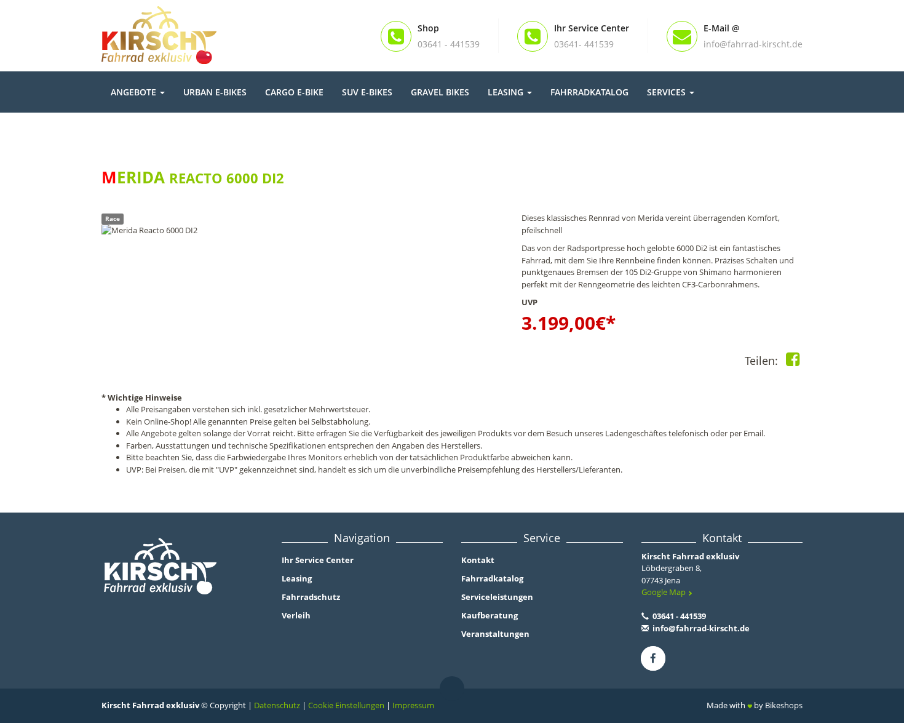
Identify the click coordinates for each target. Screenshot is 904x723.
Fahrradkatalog (589, 92)
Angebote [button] (135, 92)
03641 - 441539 (678, 615)
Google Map (664, 591)
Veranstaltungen (495, 633)
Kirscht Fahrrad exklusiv (690, 556)
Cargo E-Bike (294, 92)
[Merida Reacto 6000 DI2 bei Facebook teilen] (792, 361)
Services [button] (667, 92)
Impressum (413, 705)
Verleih (296, 615)
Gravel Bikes (440, 92)
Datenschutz (277, 705)
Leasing (297, 578)
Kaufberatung (489, 615)
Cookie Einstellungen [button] (346, 705)
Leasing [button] (507, 92)
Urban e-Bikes (215, 92)
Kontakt (477, 559)
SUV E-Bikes (367, 92)
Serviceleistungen (497, 596)
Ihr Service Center (318, 559)
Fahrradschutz (311, 596)
